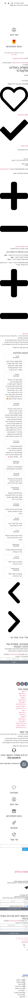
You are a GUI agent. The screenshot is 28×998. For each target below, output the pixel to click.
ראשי (23, 691)
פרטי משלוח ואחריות (22, 246)
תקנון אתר (22, 702)
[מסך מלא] (23, 938)
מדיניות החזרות (20, 704)
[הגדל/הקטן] (26, 938)
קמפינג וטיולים (21, 872)
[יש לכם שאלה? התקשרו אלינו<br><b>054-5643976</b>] (14, 750)
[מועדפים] (14, 788)
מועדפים (14, 792)
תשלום (23, 698)
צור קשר (14, 839)
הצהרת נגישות (20, 706)
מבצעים (14, 828)
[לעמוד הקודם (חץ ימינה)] (26, 940)
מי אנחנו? (25, 334)
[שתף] (20, 938)
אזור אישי (14, 35)
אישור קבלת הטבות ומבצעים (18, 906)
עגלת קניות (21, 700)
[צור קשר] (14, 834)
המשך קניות (14, 54)
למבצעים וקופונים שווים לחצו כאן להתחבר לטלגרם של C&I (17, 882)
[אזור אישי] (14, 30)
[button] (14, 214)
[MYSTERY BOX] (14, 41)
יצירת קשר (22, 693)
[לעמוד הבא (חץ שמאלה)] (23, 940)
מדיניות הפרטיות (14, 654)
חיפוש (25, 849)
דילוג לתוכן (24, 942)
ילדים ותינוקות (16, 62)
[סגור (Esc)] (17, 938)
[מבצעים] (14, 823)
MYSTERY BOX (14, 46)
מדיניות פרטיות (20, 708)
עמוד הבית (25, 62)
